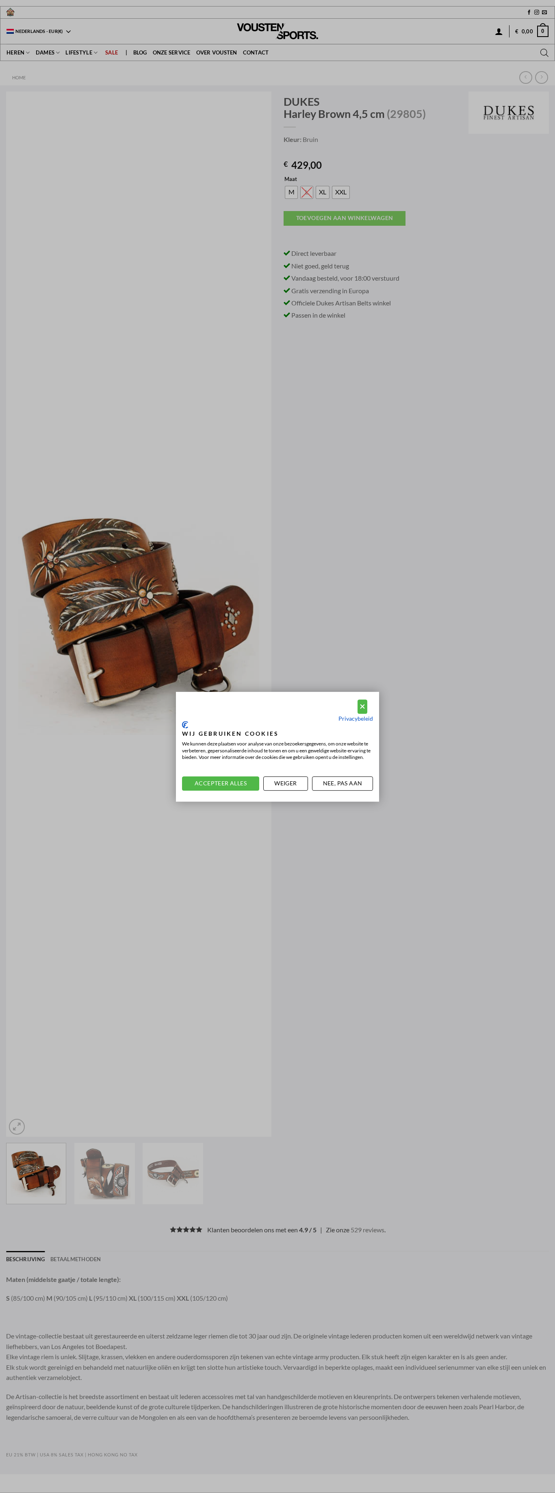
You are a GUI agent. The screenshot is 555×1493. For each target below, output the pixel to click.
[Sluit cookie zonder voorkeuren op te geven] (362, 707)
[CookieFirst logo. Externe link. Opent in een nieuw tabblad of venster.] (185, 724)
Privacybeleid (355, 718)
